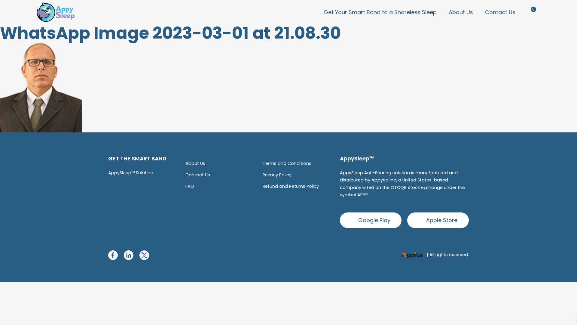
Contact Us (500, 12)
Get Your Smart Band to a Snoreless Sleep (380, 12)
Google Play (374, 220)
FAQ (189, 186)
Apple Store (441, 220)
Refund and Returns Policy (291, 186)
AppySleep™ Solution (130, 173)
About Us (461, 12)
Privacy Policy (277, 175)
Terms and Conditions (287, 163)
